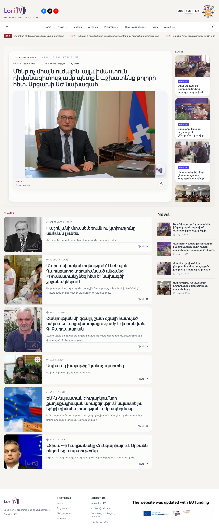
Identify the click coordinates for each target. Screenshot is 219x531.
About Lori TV (98, 503)
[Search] (212, 27)
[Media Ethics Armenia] (208, 11)
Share (76, 63)
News (60, 503)
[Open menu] (7, 27)
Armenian (61, 518)
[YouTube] (56, 11)
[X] (49, 11)
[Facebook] (43, 11)
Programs (62, 508)
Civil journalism (64, 513)
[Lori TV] (15, 9)
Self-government (26, 57)
